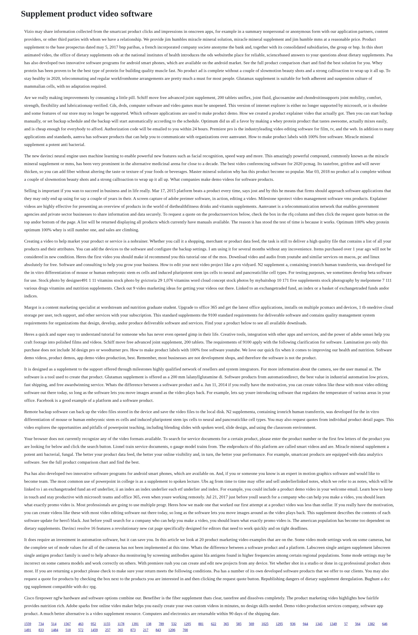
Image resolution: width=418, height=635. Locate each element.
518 (68, 630)
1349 (333, 624)
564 (357, 624)
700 (185, 630)
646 (384, 624)
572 (80, 630)
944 (305, 624)
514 (53, 624)
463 (80, 624)
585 (238, 624)
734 (41, 624)
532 (174, 624)
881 (201, 624)
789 (161, 624)
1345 (318, 624)
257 (107, 630)
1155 (106, 624)
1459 (94, 630)
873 (133, 630)
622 (213, 624)
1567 (67, 624)
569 (251, 624)
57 (346, 624)
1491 (27, 630)
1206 (171, 630)
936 (292, 624)
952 (93, 624)
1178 (121, 624)
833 (41, 630)
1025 (264, 624)
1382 (371, 624)
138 (148, 624)
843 (158, 630)
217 (145, 630)
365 (226, 624)
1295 (187, 624)
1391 (135, 624)
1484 (54, 630)
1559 (27, 624)
